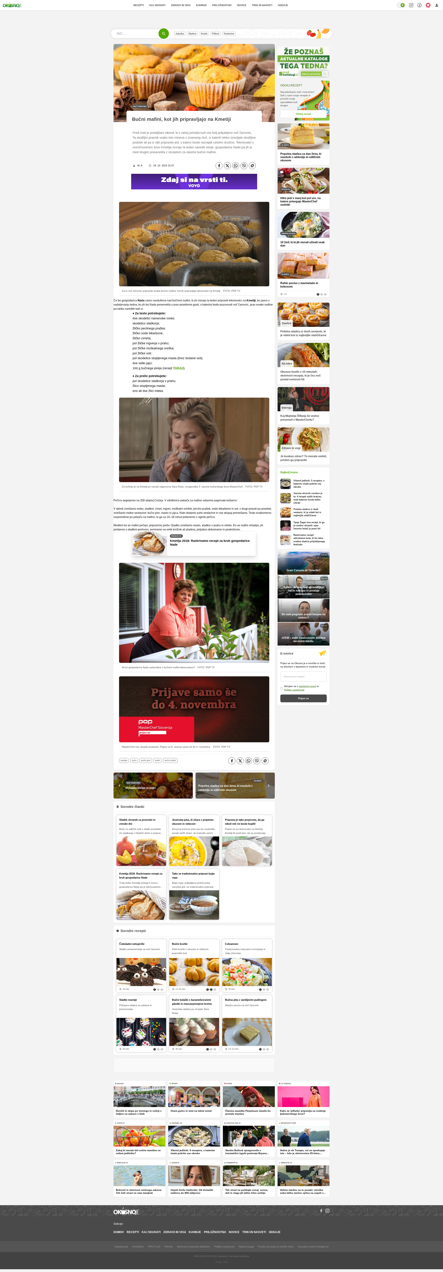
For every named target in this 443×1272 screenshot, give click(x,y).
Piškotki (168, 1246)
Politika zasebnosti (224, 1246)
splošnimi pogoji (307, 686)
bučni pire (145, 760)
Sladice (192, 33)
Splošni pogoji (246, 1246)
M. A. (140, 165)
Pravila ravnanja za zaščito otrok (275, 1246)
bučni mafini (170, 760)
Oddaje (283, 5)
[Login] (437, 5)
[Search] (411, 5)
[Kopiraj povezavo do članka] (252, 165)
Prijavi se (303, 698)
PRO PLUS (154, 1246)
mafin (157, 760)
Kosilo (204, 33)
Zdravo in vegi (181, 5)
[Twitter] (227, 165)
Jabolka (179, 33)
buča (134, 760)
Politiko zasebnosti (294, 689)
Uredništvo (138, 1246)
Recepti (138, 5)
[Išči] (164, 33)
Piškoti (215, 33)
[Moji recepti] (428, 5)
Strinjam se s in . (301, 688)
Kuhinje (201, 5)
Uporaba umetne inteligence (313, 1246)
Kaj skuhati (157, 5)
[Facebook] (219, 165)
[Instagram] (327, 1211)
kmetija (124, 760)
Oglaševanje (121, 1246)
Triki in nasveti (262, 5)
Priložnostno (222, 5)
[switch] (401, 5)
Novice (241, 5)
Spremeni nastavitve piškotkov (193, 1246)
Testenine (229, 33)
